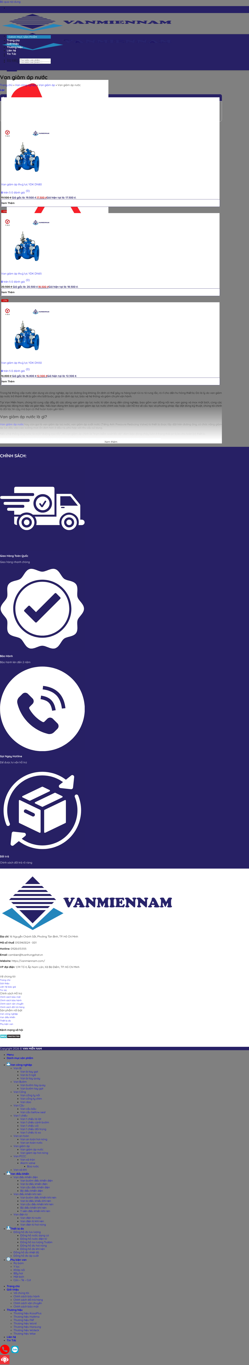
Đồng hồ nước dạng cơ (34, 1235)
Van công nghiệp (25, 85)
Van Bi (18, 1068)
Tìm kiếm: (13, 60)
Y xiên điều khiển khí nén (35, 1211)
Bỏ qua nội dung (10, 1)
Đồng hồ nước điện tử (33, 1238)
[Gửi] (12, 66)
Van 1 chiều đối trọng (33, 1129)
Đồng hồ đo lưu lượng (27, 1232)
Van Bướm (20, 1081)
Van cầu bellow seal (33, 1112)
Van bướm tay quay (32, 1085)
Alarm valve (27, 1163)
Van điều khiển (19, 1173)
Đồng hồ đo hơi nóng (33, 1245)
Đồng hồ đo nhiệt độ (26, 1252)
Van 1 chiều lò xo (30, 1132)
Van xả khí (20, 1169)
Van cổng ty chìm (31, 1098)
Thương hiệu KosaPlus (28, 1313)
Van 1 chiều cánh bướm (34, 1122)
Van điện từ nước (30, 1217)
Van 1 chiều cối (29, 1125)
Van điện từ (21, 1214)
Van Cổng (20, 1092)
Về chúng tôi (21, 1293)
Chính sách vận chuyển (28, 1303)
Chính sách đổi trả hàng (28, 1299)
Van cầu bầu (28, 1108)
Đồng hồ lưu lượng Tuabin (36, 1242)
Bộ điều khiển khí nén (33, 1207)
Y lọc (16, 1266)
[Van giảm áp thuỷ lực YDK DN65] (26, 267)
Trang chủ (6, 85)
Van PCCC (20, 1156)
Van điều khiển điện (26, 1177)
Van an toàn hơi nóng (33, 1139)
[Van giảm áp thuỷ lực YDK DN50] (26, 356)
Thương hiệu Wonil (25, 1323)
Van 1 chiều (20, 1115)
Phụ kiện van (18, 1259)
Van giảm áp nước (31, 1149)
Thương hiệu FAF (24, 1320)
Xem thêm (8, 203)
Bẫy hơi (18, 1273)
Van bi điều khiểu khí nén (35, 1201)
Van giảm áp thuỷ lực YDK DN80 (21, 184)
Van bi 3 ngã (28, 1075)
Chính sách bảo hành (27, 1296)
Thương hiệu (15, 1310)
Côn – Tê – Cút (22, 1280)
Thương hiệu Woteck (26, 1330)
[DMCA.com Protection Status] (10, 1037)
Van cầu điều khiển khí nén (36, 1204)
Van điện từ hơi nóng (33, 1224)
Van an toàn (21, 1136)
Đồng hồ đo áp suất (26, 1255)
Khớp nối (19, 1270)
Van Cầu (19, 1105)
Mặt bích (19, 1276)
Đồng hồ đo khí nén (32, 1249)
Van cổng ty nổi (30, 1095)
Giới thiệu (13, 1289)
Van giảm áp (47, 85)
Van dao (25, 1102)
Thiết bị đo (17, 1228)
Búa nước (33, 1166)
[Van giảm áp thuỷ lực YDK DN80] (26, 178)
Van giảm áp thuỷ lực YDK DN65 (21, 273)
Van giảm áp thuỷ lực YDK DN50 (21, 362)
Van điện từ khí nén (32, 1221)
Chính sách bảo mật (26, 1306)
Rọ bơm (19, 1263)
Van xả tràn (27, 1159)
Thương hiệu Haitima (26, 1316)
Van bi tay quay (30, 1078)
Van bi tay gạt (29, 1071)
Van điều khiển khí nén (27, 1194)
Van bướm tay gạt (31, 1088)
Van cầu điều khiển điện (35, 1187)
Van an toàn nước (31, 1142)
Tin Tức (11, 54)
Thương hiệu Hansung (27, 1326)
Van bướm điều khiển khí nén (38, 1197)
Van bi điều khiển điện (33, 1184)
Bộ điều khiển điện (31, 1190)
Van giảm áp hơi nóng (34, 1152)
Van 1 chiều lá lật (30, 1119)
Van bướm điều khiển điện (36, 1180)
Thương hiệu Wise (25, 1333)
